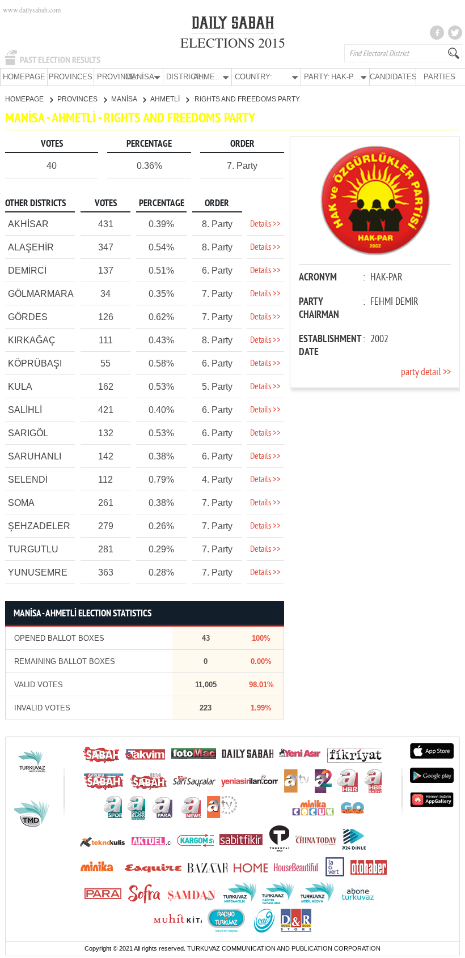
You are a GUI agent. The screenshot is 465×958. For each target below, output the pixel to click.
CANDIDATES (393, 77)
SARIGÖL (28, 433)
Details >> (265, 224)
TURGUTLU (33, 549)
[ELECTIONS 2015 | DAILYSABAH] (233, 24)
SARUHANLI (34, 456)
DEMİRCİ (27, 270)
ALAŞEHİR (31, 247)
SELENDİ (28, 479)
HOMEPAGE (24, 77)
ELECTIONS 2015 (232, 42)
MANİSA (124, 99)
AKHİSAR (28, 224)
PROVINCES (70, 77)
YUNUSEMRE (37, 572)
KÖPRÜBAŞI (35, 363)
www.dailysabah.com (32, 9)
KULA (20, 386)
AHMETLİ (165, 99)
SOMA (21, 503)
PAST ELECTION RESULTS (60, 60)
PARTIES (439, 77)
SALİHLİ (25, 410)
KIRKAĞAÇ (32, 340)
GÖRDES (28, 317)
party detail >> (426, 372)
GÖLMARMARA (41, 294)
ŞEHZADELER (39, 526)
